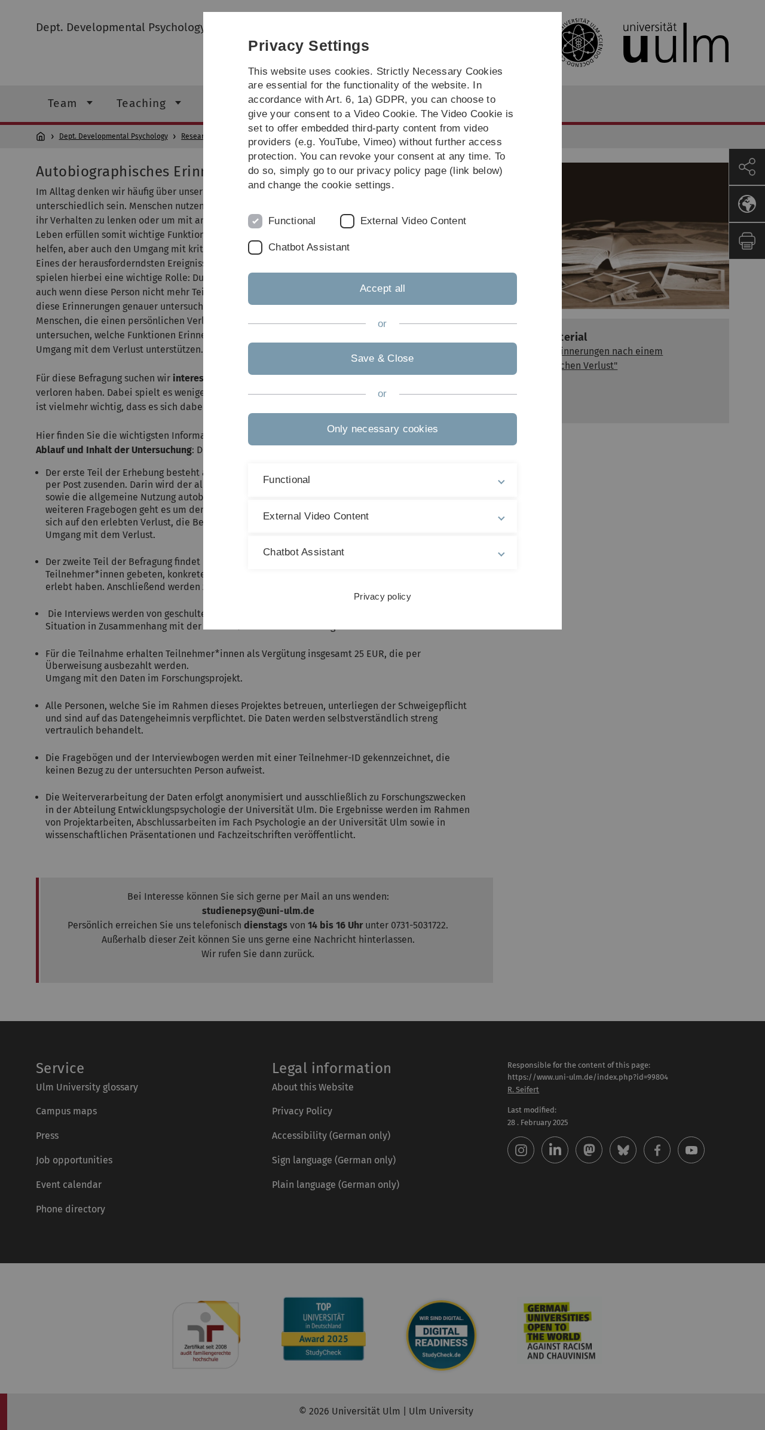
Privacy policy (382, 596)
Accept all (383, 288)
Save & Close (382, 358)
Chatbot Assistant (309, 247)
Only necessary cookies (383, 429)
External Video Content (413, 221)
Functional (292, 221)
